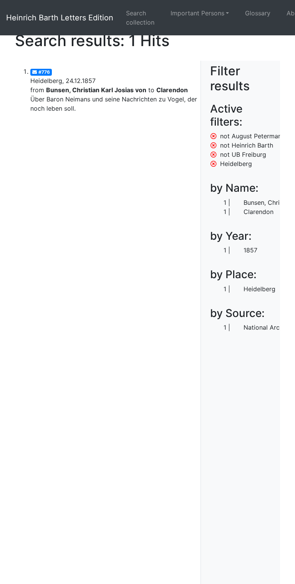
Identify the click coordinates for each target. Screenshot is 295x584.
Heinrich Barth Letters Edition (59, 17)
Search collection (140, 17)
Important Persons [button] (197, 13)
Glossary (257, 13)
